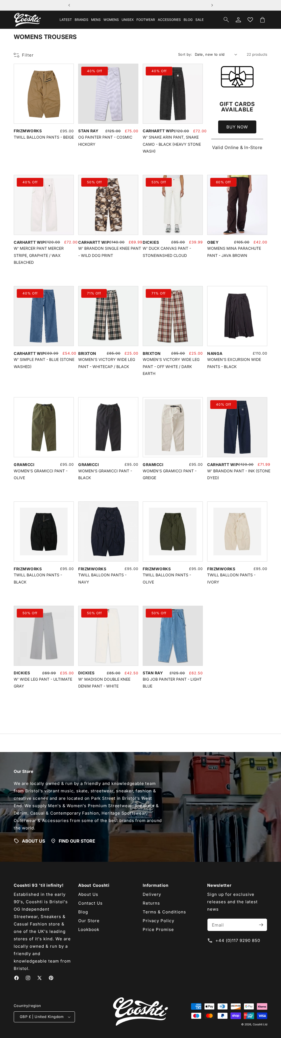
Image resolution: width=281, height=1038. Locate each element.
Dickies (151, 242)
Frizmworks (28, 130)
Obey (212, 242)
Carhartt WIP (158, 130)
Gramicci (24, 464)
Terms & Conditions (164, 911)
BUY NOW (237, 127)
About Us (88, 894)
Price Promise (158, 929)
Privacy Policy (158, 920)
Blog (83, 911)
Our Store (89, 920)
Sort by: (185, 54)
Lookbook (88, 929)
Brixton (87, 353)
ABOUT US (33, 840)
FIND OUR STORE (77, 840)
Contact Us (90, 903)
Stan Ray (88, 130)
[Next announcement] (212, 5)
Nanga (215, 353)
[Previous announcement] (69, 5)
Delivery (152, 894)
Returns (151, 903)
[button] (81, 19)
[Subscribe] (261, 924)
